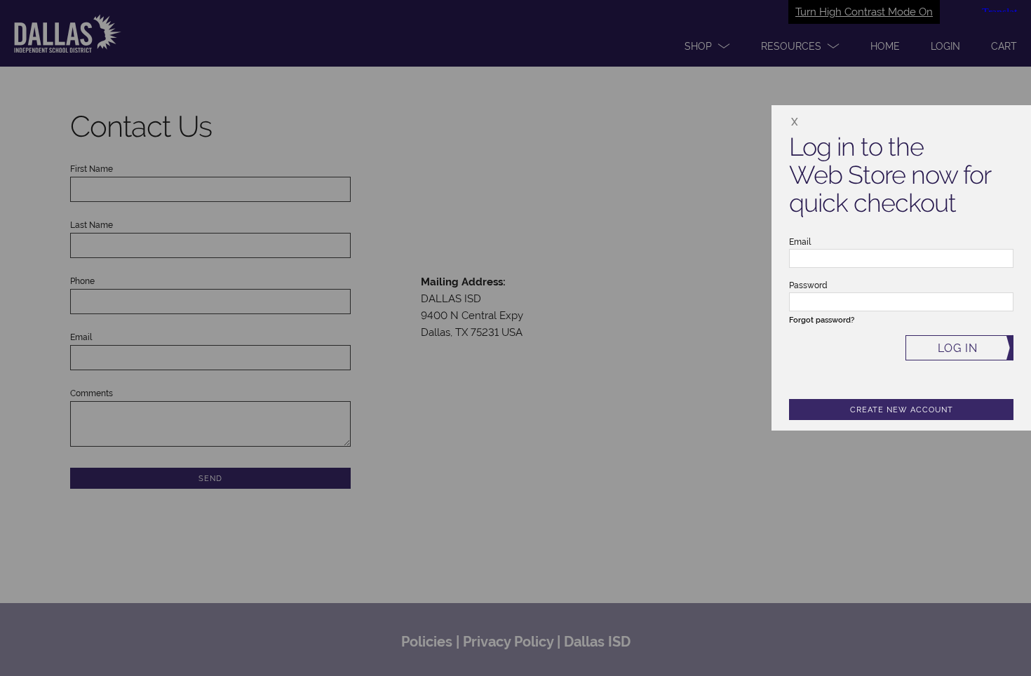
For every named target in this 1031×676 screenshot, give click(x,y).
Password (808, 285)
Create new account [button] (901, 409)
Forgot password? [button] (821, 320)
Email (800, 242)
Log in (958, 348)
